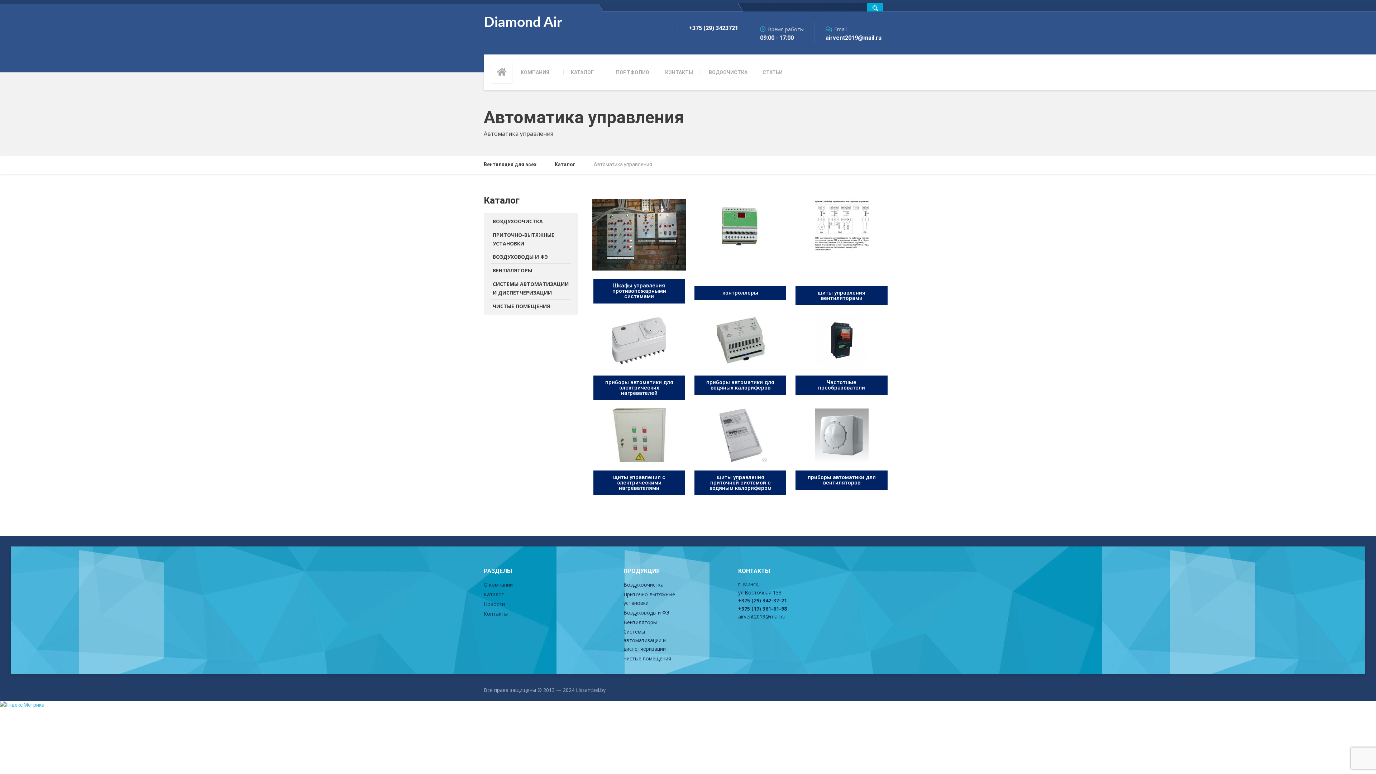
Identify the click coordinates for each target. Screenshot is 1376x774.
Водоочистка (728, 72)
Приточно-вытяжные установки (523, 239)
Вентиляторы (512, 270)
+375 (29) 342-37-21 (762, 600)
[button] (639, 291)
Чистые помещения (521, 306)
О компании (498, 584)
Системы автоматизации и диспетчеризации (531, 288)
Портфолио (632, 72)
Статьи (773, 72)
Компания (535, 72)
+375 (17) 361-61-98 (762, 608)
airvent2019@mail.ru (761, 616)
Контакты (679, 72)
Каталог (582, 72)
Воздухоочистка (518, 221)
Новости (494, 604)
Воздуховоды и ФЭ (520, 256)
